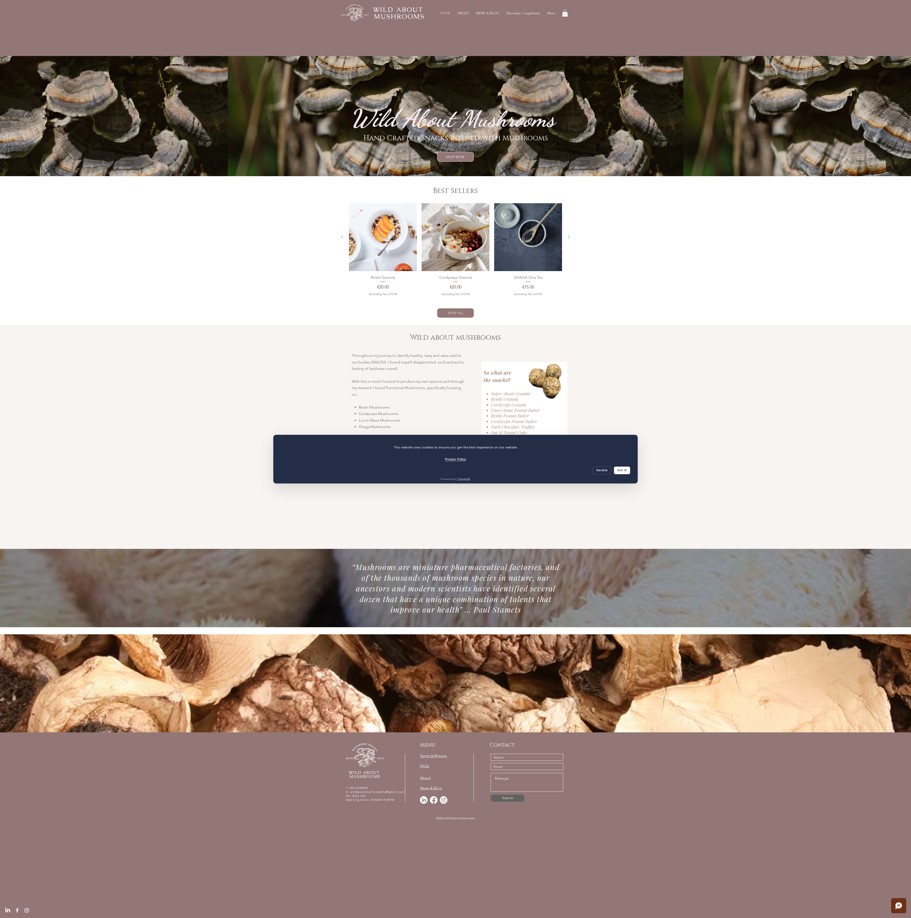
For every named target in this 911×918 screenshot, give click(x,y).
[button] (565, 13)
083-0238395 (359, 788)
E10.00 (393, 294)
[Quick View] (383, 237)
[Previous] (26, 116)
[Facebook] (433, 800)
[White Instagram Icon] (27, 910)
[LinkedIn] (424, 800)
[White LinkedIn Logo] (8, 910)
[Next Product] (569, 237)
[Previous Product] (342, 237)
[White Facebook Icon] (17, 910)
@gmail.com (395, 792)
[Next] (885, 116)
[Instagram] (443, 800)
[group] (455, 252)
